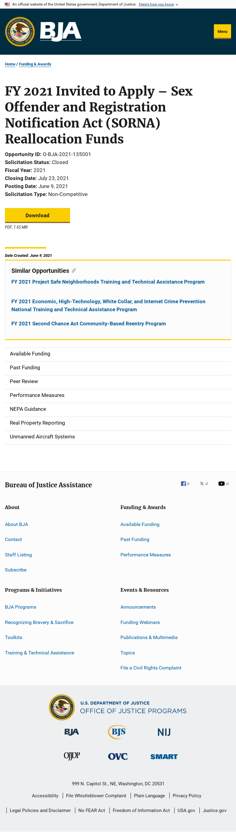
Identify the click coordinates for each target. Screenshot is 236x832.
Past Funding (134, 539)
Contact (13, 539)
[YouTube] (224, 488)
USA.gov (186, 810)
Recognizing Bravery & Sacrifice (39, 622)
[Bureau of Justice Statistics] (118, 740)
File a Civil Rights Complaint (150, 668)
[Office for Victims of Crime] (118, 760)
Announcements (138, 607)
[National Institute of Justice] (164, 737)
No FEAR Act (91, 810)
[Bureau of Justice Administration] (72, 736)
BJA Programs (20, 607)
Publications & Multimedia (149, 637)
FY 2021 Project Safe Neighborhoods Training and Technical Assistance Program (108, 282)
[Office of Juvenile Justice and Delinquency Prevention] (72, 761)
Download (37, 215)
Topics (127, 652)
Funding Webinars (140, 622)
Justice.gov (214, 810)
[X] (206, 488)
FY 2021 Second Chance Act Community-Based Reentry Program (88, 323)
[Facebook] (188, 488)
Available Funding (139, 524)
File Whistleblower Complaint (96, 796)
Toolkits (13, 637)
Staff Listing (18, 555)
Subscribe (15, 570)
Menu (222, 31)
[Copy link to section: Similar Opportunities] (72, 270)
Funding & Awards (35, 64)
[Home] (60, 31)
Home (10, 64)
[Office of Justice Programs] (20, 32)
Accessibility (45, 796)
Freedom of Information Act (141, 810)
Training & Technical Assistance (39, 652)
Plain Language (149, 796)
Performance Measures (145, 555)
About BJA (16, 524)
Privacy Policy (187, 796)
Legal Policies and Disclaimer (40, 810)
